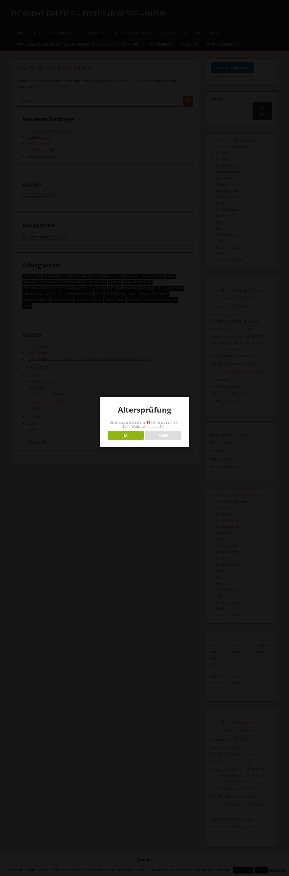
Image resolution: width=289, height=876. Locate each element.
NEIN (163, 435)
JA (126, 435)
